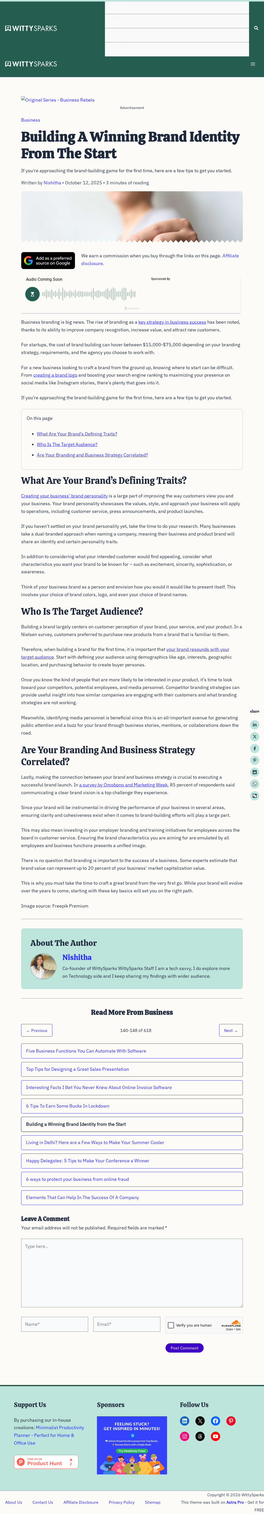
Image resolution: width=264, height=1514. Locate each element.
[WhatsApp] (254, 783)
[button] (256, 29)
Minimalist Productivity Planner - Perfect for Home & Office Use (49, 1435)
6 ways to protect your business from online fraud (77, 1179)
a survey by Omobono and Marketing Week (123, 785)
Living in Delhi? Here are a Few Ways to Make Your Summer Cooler (95, 1142)
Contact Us (42, 1502)
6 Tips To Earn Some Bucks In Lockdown (67, 1106)
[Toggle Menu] (240, 7)
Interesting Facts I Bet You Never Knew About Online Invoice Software (99, 1087)
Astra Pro (235, 1502)
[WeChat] (254, 795)
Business (30, 120)
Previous (36, 1030)
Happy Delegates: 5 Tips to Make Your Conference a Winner (87, 1161)
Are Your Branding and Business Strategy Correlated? (92, 455)
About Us (13, 1502)
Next (231, 1030)
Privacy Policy (122, 1502)
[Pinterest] (254, 760)
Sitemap (152, 1502)
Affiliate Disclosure (80, 1502)
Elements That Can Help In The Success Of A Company (82, 1197)
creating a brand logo (55, 375)
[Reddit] (254, 772)
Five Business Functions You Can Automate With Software (86, 1051)
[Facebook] (254, 748)
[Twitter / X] (254, 736)
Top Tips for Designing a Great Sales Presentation (77, 1069)
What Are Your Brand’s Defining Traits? (77, 434)
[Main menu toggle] (253, 64)
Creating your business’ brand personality (64, 496)
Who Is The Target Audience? (67, 444)
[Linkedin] (254, 724)
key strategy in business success (172, 322)
